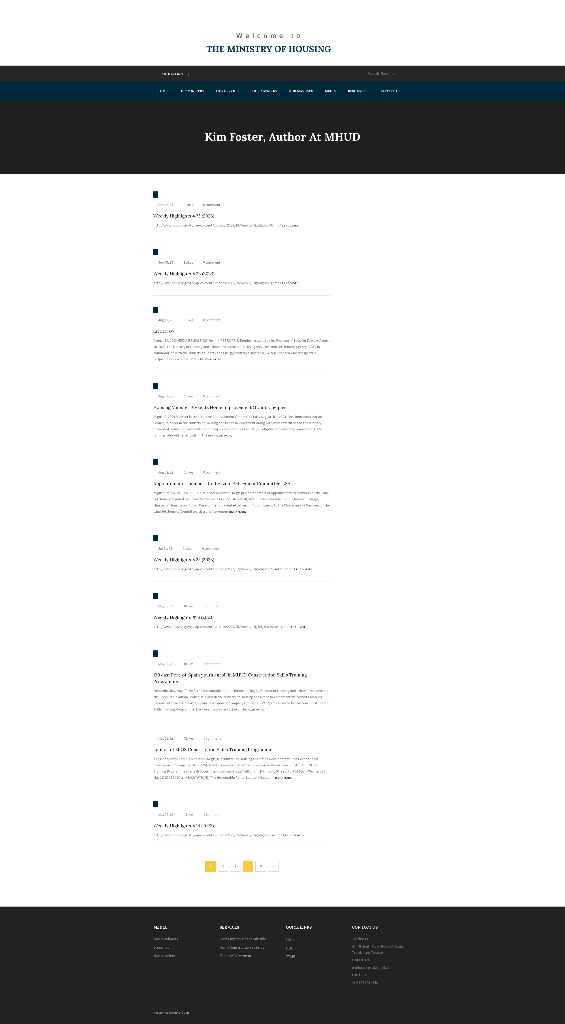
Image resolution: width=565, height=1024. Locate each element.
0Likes (188, 204)
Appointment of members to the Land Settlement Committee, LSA (221, 483)
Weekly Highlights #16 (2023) (183, 617)
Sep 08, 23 (165, 262)
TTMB (290, 956)
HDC (289, 948)
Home (162, 91)
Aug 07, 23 (165, 396)
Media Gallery (164, 955)
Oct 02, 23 (165, 204)
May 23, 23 (165, 606)
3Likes (188, 738)
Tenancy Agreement (235, 955)
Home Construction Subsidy (242, 947)
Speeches (161, 947)
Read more (290, 225)
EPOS (290, 939)
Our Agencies (264, 91)
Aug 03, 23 (165, 472)
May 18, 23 (165, 738)
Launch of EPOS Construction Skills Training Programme (212, 749)
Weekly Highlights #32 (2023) (184, 273)
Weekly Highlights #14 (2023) (183, 825)
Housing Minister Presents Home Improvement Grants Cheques (219, 407)
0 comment (211, 204)
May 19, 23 (165, 663)
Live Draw (163, 331)
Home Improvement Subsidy (243, 939)
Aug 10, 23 (165, 320)
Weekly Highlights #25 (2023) (183, 559)
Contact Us (389, 91)
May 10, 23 (165, 814)
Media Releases (165, 939)
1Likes (188, 262)
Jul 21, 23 (165, 548)
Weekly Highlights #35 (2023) (183, 216)
